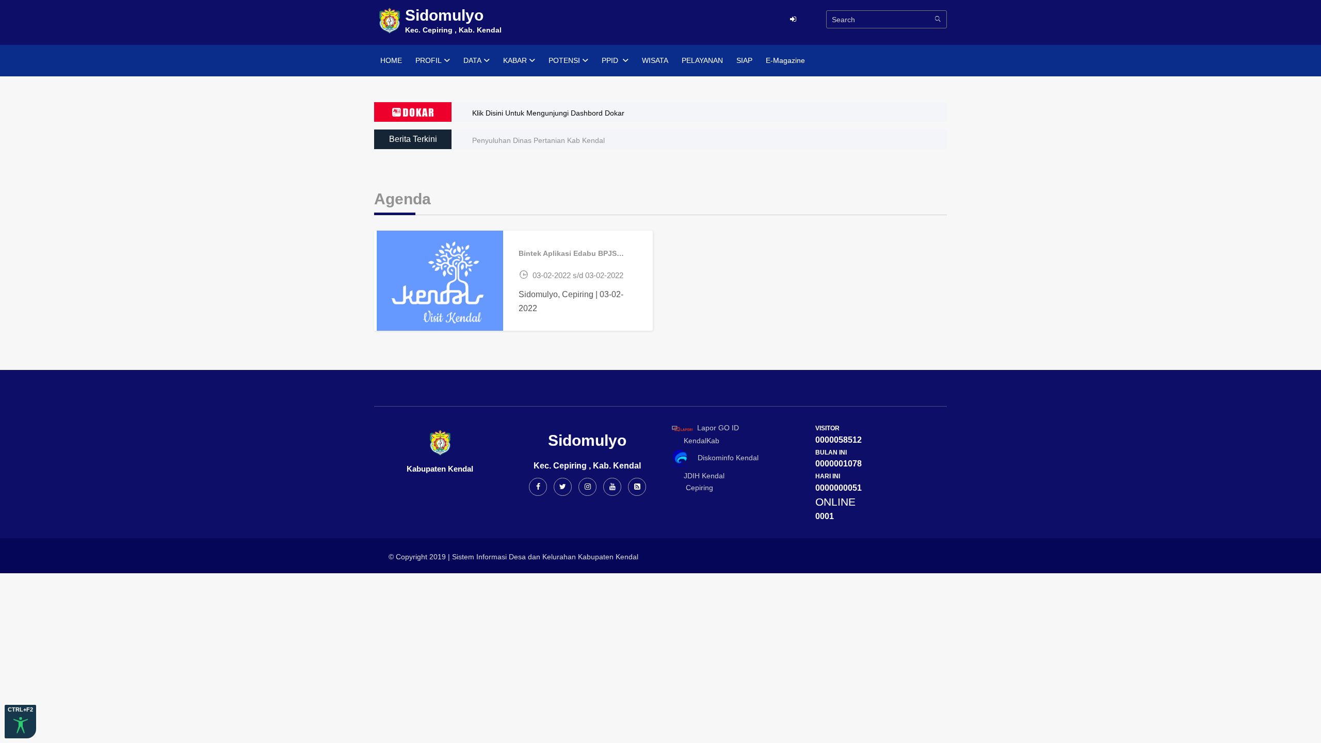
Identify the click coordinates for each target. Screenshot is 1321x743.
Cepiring (695, 487)
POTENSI (564, 60)
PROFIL (428, 60)
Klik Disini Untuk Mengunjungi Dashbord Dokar (548, 113)
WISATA (655, 60)
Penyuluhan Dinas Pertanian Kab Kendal (538, 140)
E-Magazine (785, 60)
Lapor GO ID (718, 428)
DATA (472, 60)
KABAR (515, 60)
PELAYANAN (702, 60)
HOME (391, 60)
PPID (611, 60)
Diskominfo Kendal (725, 458)
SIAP (744, 60)
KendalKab (698, 441)
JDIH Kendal (701, 476)
